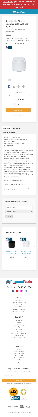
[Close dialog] (37, 201)
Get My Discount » (9, 214)
